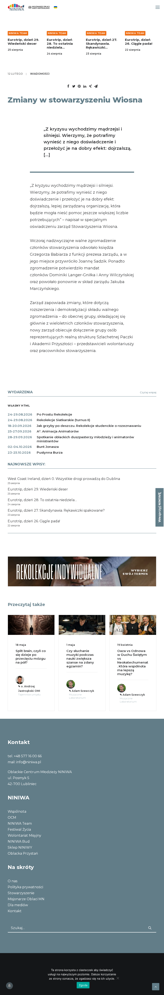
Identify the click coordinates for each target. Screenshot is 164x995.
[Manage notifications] (9, 985)
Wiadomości (40, 73)
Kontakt (15, 911)
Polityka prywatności (25, 887)
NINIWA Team (18, 33)
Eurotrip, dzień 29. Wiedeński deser (23, 42)
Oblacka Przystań (23, 853)
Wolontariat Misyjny (24, 835)
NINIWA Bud (19, 841)
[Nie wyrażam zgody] (118, 978)
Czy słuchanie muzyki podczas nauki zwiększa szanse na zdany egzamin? (80, 658)
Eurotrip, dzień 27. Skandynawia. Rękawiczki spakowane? (101, 45)
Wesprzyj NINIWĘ (159, 507)
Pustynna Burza (50, 452)
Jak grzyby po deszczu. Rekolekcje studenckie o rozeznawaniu (89, 426)
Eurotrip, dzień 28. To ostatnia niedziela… (60, 43)
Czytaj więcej (148, 392)
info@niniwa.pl (28, 762)
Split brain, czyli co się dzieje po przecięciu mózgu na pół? (31, 656)
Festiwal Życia (19, 829)
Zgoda (83, 985)
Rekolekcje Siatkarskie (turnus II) (63, 420)
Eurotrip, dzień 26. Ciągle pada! (138, 42)
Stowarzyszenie (21, 893)
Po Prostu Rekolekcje (54, 414)
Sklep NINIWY (20, 847)
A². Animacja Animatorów (58, 431)
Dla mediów (18, 905)
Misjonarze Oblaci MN (26, 899)
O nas (12, 881)
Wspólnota (17, 811)
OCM (12, 817)
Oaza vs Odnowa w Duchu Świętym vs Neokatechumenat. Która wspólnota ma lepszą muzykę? (132, 662)
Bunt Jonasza (48, 447)
